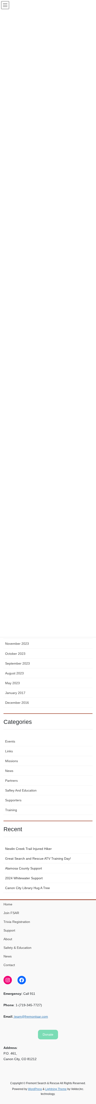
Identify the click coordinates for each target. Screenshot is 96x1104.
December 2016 (17, 702)
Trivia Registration (16, 922)
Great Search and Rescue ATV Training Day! (38, 858)
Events (10, 741)
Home (7, 904)
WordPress (35, 1089)
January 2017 (15, 693)
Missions (11, 761)
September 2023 (17, 663)
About (7, 939)
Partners (11, 780)
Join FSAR (11, 913)
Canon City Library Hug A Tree (27, 888)
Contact (9, 965)
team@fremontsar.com (30, 1016)
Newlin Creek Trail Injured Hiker (28, 849)
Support (9, 930)
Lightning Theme (56, 1089)
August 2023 (14, 673)
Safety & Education (17, 948)
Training (11, 810)
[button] (48, 1034)
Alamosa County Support (23, 868)
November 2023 (17, 643)
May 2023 (12, 683)
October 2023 (15, 653)
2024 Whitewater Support (24, 878)
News (9, 771)
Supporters (13, 800)
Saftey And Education (21, 790)
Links (9, 751)
